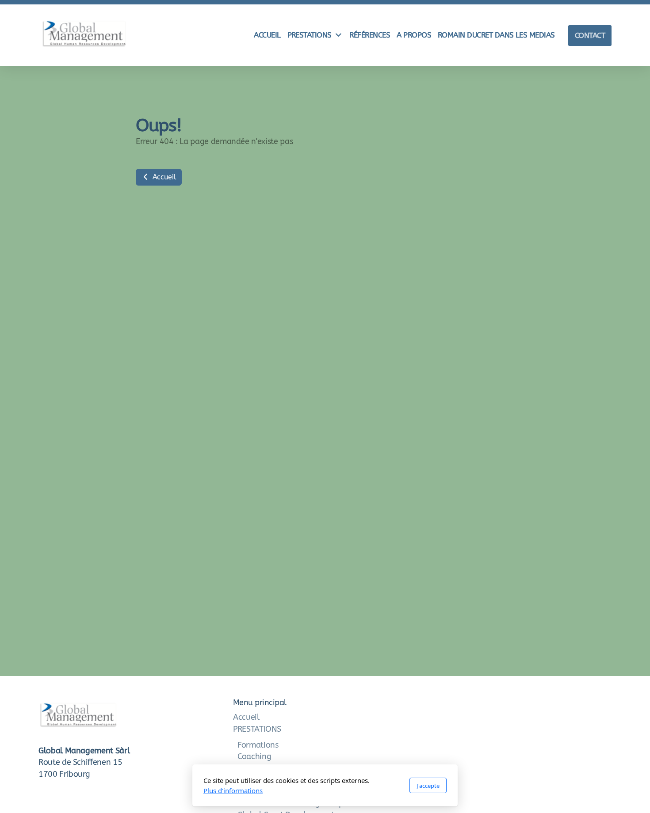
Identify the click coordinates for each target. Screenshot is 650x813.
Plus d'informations (233, 790)
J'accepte (428, 786)
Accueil (163, 177)
